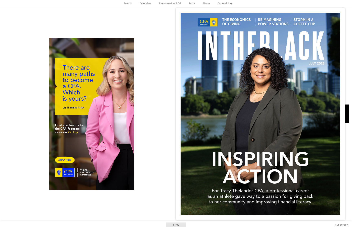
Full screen (341, 224)
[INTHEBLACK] (324, 215)
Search (128, 3)
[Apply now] (65, 160)
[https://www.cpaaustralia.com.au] (65, 172)
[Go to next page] (189, 224)
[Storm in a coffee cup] (305, 21)
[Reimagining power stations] (273, 21)
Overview (145, 3)
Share (206, 3)
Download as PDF (170, 3)
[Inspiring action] (260, 177)
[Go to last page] (196, 224)
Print (192, 3)
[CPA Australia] (208, 22)
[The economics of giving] (237, 22)
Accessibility (225, 3)
